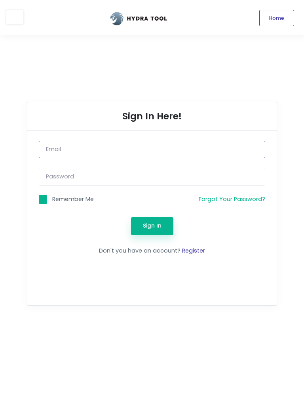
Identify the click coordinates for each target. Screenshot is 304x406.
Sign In (152, 226)
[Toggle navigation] (15, 17)
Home (276, 18)
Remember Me (73, 199)
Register (193, 251)
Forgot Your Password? (232, 199)
